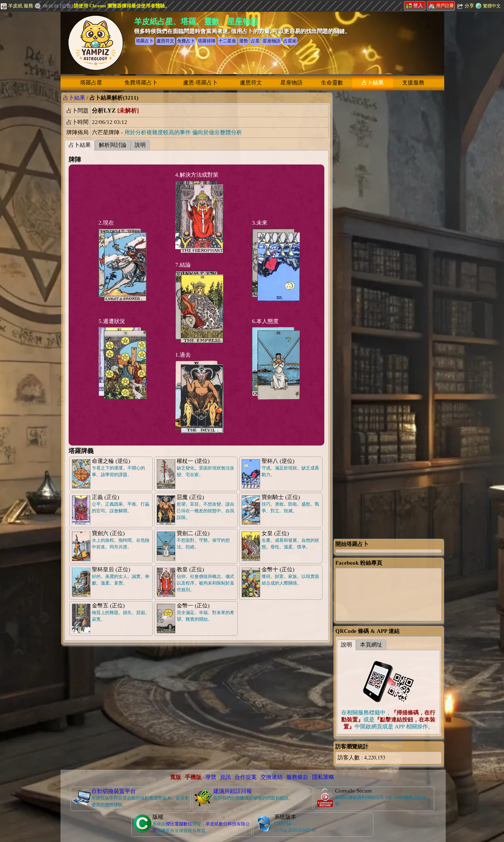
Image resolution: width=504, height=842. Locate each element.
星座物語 (291, 83)
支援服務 (413, 83)
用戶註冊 (445, 5)
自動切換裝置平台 (114, 791)
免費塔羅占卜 (141, 83)
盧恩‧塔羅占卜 (200, 83)
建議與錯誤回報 (232, 791)
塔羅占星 (91, 83)
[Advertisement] (388, 203)
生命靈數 (332, 83)
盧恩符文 (251, 83)
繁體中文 (492, 5)
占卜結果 (373, 83)
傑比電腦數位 (179, 824)
